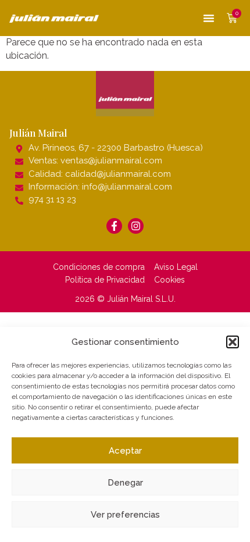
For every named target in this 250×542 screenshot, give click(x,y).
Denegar (125, 482)
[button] (232, 342)
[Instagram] (136, 226)
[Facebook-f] (114, 226)
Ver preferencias (125, 514)
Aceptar (125, 450)
